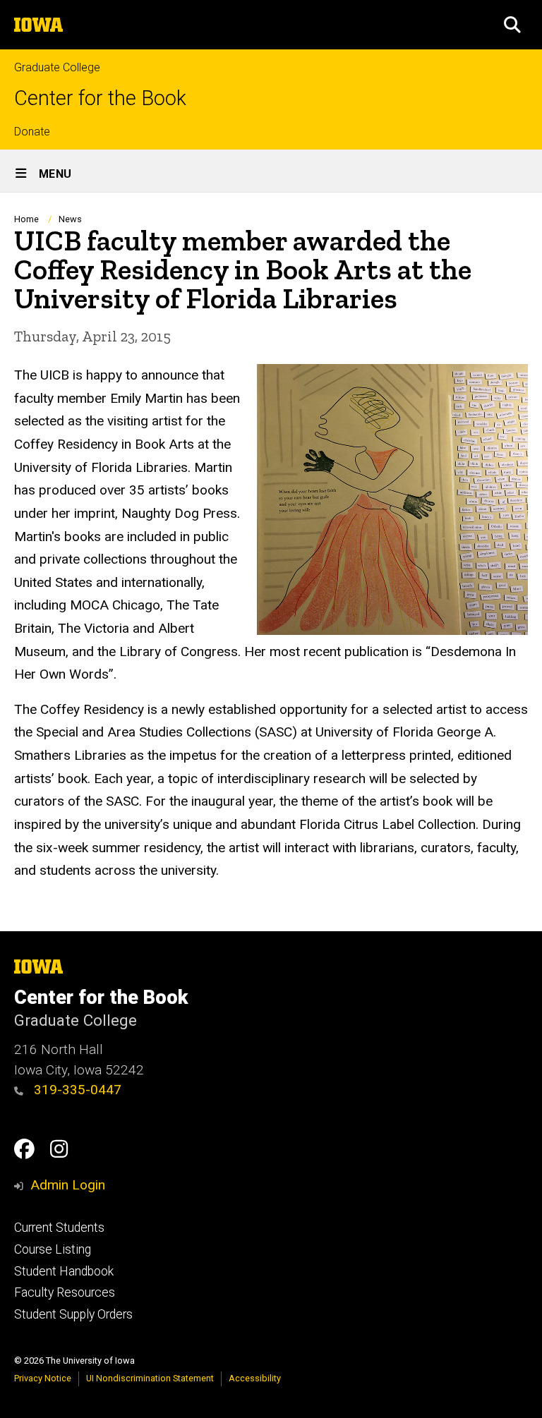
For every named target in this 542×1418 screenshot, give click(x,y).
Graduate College (57, 67)
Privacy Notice (42, 1378)
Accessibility (255, 1378)
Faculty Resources (64, 1292)
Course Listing (52, 1249)
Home (26, 219)
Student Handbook (64, 1271)
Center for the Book (100, 98)
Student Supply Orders (73, 1314)
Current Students (59, 1227)
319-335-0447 (75, 1089)
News (70, 219)
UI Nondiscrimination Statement (150, 1378)
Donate (32, 131)
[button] (512, 24)
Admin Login (67, 1185)
